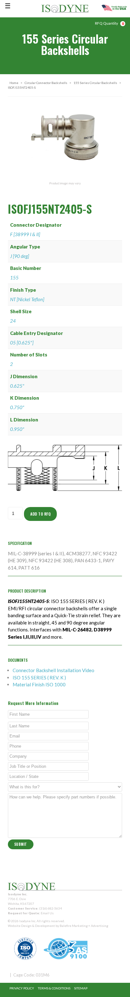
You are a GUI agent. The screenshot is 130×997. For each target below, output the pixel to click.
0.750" (17, 407)
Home (13, 83)
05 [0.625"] (21, 342)
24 (13, 321)
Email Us (47, 913)
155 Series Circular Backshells (95, 83)
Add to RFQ (40, 513)
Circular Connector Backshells (46, 83)
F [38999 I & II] (25, 234)
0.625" (17, 386)
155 (14, 277)
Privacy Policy (21, 988)
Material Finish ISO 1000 (39, 684)
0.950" (17, 429)
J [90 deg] (19, 256)
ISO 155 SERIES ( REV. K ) (39, 677)
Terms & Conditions (54, 988)
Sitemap (80, 988)
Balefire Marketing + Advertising (84, 926)
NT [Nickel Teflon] (27, 299)
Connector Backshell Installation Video (53, 670)
